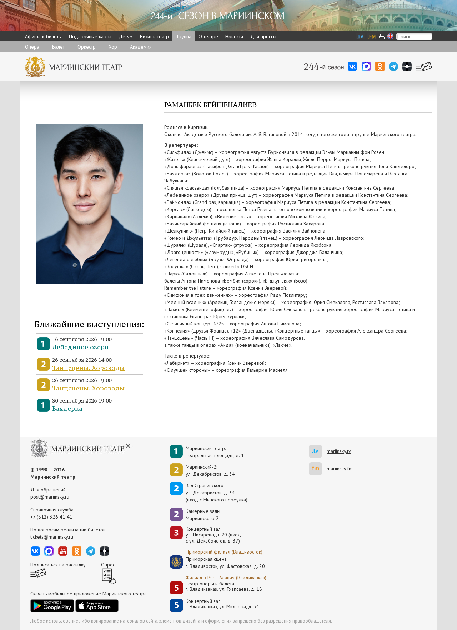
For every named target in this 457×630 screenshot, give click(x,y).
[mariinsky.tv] (318, 451)
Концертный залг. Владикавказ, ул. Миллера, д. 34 (222, 604)
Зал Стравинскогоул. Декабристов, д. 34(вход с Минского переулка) (216, 492)
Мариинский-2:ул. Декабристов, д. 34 (210, 470)
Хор (113, 47)
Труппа (183, 36)
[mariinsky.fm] (318, 468)
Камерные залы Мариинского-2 (203, 514)
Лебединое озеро (80, 347)
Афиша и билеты (43, 36)
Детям (126, 36)
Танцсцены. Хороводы (88, 368)
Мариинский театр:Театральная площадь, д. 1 (215, 452)
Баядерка (67, 408)
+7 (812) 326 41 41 (51, 517)
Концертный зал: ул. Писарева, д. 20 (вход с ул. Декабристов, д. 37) (213, 535)
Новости (234, 36)
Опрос (108, 564)
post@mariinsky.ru (49, 497)
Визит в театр (154, 36)
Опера (32, 47)
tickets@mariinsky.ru (51, 537)
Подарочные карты (90, 36)
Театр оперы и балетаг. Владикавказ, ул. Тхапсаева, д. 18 (224, 586)
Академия (141, 47)
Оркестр (86, 47)
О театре (208, 36)
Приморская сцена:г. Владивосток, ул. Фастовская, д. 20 (218, 562)
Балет (58, 47)
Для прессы (263, 36)
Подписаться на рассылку (58, 564)
